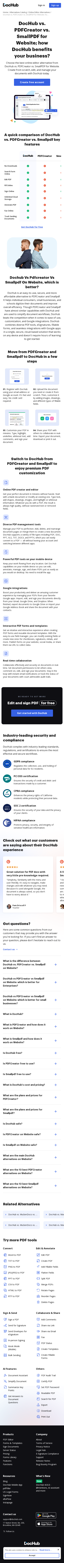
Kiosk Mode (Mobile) (14, 1348)
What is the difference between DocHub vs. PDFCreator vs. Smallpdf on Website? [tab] (24, 964)
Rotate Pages (47, 1290)
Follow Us (10, 1531)
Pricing (6, 1453)
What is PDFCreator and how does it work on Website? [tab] (24, 1026)
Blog (5, 1481)
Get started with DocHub (32, 713)
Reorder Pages (48, 1296)
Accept (32, 1555)
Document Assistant (18, 1375)
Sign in (41, 5)
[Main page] (10, 5)
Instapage (8, 1502)
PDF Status (46, 1343)
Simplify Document (17, 1381)
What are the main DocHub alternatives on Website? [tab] (19, 1157)
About (39, 1439)
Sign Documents (11, 1446)
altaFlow (7, 1499)
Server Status (9, 1450)
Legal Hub (41, 1450)
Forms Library (9, 1457)
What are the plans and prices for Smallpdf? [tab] (22, 1111)
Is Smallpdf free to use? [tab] (17, 1074)
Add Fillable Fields (49, 1266)
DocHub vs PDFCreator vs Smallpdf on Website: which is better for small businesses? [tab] (24, 1000)
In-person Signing (16, 1340)
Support (40, 1457)
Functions (7, 1464)
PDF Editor (8, 1439)
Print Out (45, 1416)
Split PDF (45, 1278)
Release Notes (43, 1460)
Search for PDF (48, 1399)
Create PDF (46, 1260)
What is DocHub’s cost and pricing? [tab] (24, 1085)
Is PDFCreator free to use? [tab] (19, 1063)
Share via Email (48, 1331)
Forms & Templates (12, 1443)
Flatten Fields (47, 1272)
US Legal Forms (10, 1491)
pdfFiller (7, 1488)
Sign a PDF (13, 1319)
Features (7, 1460)
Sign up (55, 5)
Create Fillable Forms (48, 1356)
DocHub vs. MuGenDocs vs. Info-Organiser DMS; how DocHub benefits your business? (24, 1214)
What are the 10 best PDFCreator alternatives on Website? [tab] (22, 1172)
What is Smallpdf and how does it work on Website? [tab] (22, 1041)
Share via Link (47, 1325)
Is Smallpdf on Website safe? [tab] (20, 1145)
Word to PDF (14, 1255)
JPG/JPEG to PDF (16, 1272)
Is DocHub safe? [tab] (12, 1124)
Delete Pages (47, 1302)
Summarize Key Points (15, 1389)
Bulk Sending (14, 1355)
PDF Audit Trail (48, 1375)
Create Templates (49, 1349)
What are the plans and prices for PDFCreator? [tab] (22, 1097)
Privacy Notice (43, 1446)
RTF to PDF (13, 1296)
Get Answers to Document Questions (15, 1399)
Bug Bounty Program (46, 1464)
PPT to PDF (14, 1278)
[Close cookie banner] (58, 1549)
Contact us (9, 949)
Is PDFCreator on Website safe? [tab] (22, 1134)
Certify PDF (46, 1381)
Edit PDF (45, 1255)
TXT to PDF (13, 1260)
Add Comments (48, 1319)
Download (46, 1410)
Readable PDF (48, 1393)
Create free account (32, 82)
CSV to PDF (13, 1284)
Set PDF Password (50, 1387)
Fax (43, 1337)
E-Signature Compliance (47, 1453)
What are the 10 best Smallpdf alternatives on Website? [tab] (21, 1186)
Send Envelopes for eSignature (17, 1333)
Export (44, 1404)
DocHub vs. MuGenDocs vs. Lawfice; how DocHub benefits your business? (24, 1225)
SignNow (7, 1495)
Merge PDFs (47, 1284)
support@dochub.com (12, 1519)
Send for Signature (17, 1325)
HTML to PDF (15, 1290)
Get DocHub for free (32, 227)
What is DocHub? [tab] (13, 1014)
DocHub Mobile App (12, 1484)
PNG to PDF (14, 1266)
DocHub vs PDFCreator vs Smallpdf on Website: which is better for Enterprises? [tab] (23, 982)
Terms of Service (44, 1443)
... (44, 1550)
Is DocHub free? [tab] (12, 1053)
